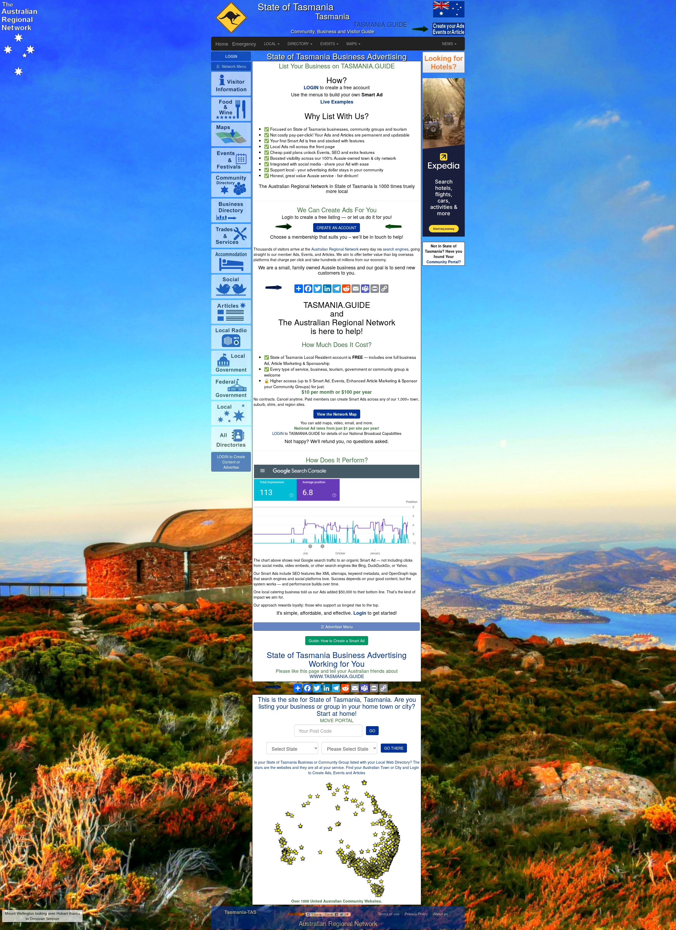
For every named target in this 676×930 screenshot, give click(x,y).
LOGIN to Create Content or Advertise (231, 462)
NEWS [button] (448, 43)
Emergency (244, 43)
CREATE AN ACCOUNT (336, 227)
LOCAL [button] (270, 43)
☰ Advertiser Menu (337, 626)
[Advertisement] (443, 350)
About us (440, 914)
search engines (396, 249)
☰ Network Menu (231, 66)
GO (372, 730)
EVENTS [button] (328, 43)
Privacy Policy (416, 914)
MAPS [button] (352, 43)
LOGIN (278, 433)
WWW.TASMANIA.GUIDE (336, 676)
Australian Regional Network (335, 249)
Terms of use (389, 914)
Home (221, 43)
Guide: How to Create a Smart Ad (337, 640)
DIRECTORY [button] (299, 43)
